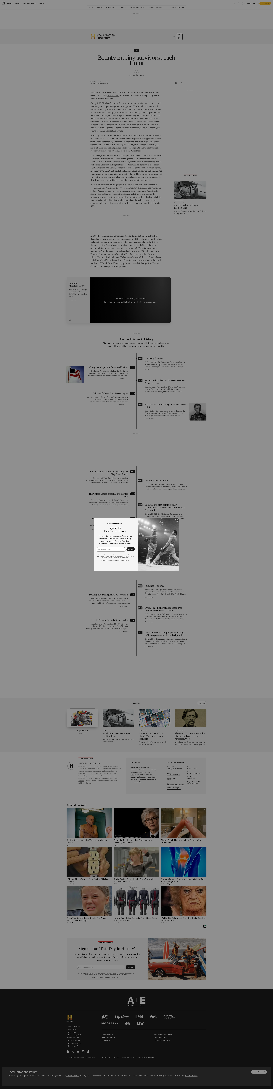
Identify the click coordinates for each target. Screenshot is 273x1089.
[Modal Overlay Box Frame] (136, 544)
